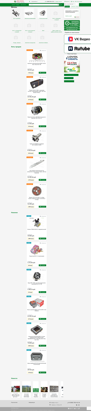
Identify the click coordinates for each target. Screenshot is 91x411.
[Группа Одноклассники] (79, 405)
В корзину (43, 72)
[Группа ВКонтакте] (77, 405)
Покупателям (34, 1)
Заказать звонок (58, 1)
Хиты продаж (16, 47)
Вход (73, 1)
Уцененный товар (71, 75)
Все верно (67, 6)
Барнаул (67, 1)
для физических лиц (72, 29)
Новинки (14, 212)
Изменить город (75, 6)
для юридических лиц (72, 27)
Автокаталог (23, 4)
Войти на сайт (68, 16)
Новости (14, 378)
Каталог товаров (15, 4)
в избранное (43, 50)
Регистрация (79, 1)
